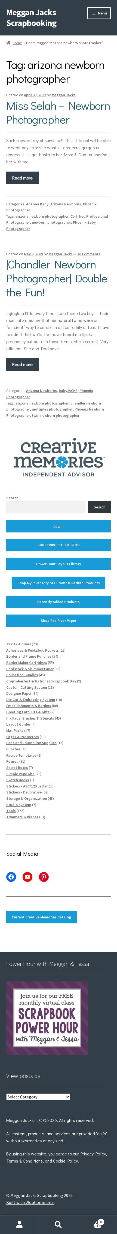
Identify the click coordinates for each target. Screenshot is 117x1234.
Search (12, 497)
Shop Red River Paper (58, 620)
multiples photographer (52, 409)
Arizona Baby (37, 204)
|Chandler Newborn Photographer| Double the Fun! (56, 277)
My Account (19, 1224)
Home (17, 42)
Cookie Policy (65, 1161)
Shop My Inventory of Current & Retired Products (58, 582)
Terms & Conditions (24, 1161)
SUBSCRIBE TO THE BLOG (59, 545)
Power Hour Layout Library (58, 563)
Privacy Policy (93, 1154)
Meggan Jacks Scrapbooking (31, 17)
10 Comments (88, 253)
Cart (90, 1220)
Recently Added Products (58, 601)
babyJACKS (68, 390)
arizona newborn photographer (42, 216)
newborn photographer (51, 222)
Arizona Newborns (65, 204)
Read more (22, 178)
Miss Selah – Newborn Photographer (58, 112)
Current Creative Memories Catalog (41, 917)
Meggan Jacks (64, 94)
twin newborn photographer (55, 415)
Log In (58, 526)
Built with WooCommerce (30, 1202)
